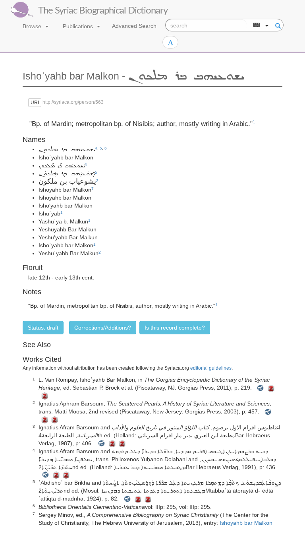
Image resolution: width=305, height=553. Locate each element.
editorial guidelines (211, 368)
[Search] (276, 25)
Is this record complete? (175, 327)
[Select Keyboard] (260, 25)
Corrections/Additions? (102, 327)
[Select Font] (170, 42)
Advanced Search (134, 26)
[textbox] (206, 25)
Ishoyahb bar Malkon (246, 523)
